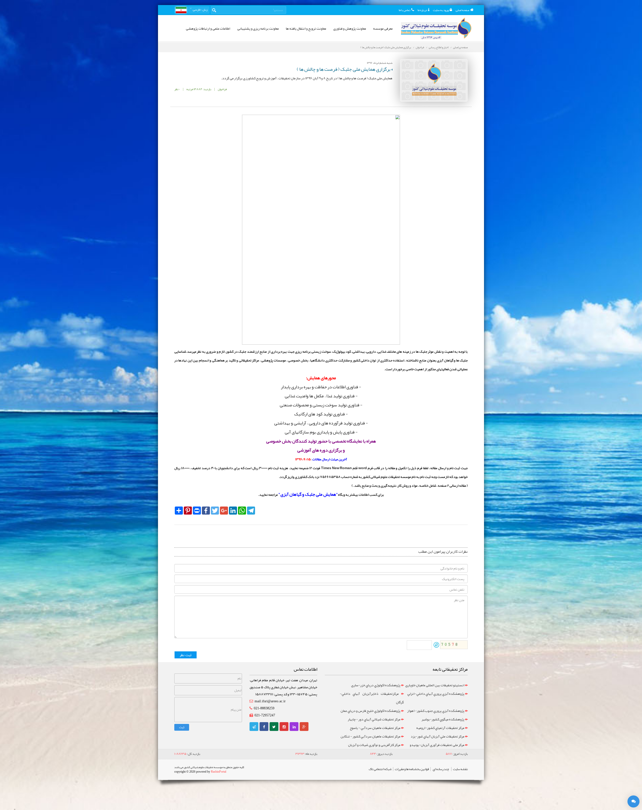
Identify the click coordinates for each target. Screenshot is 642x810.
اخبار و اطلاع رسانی (438, 47)
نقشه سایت (460, 769)
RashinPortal (218, 771)
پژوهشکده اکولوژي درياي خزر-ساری (375, 685)
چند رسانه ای (441, 769)
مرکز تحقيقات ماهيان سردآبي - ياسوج (375, 727)
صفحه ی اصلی (460, 47)
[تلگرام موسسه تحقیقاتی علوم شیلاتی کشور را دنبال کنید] (254, 726)
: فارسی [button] (199, 10)
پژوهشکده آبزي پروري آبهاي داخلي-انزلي (435, 693)
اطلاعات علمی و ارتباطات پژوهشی (208, 28)
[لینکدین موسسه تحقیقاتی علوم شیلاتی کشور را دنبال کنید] (294, 726)
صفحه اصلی (462, 10)
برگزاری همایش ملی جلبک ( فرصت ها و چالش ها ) (385, 47)
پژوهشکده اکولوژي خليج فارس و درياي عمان (370, 710)
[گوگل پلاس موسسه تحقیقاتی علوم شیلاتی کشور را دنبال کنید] (304, 726)
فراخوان (420, 47)
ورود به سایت (441, 10)
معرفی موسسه (383, 28)
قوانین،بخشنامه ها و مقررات (412, 769)
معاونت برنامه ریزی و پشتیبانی (258, 28)
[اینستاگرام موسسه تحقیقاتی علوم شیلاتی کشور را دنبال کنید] (284, 726)
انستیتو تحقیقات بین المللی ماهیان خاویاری (434, 685)
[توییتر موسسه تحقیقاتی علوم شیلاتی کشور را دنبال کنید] (274, 726)
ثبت (181, 727)
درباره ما (422, 10)
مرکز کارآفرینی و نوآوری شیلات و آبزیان (374, 744)
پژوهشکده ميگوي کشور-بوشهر (443, 719)
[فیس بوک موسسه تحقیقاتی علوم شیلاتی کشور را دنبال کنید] (264, 726)
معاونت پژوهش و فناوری (349, 28)
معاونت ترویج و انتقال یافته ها (306, 28)
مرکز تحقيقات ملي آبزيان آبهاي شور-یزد (437, 736)
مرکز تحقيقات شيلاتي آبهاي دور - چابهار (374, 719)
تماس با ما (404, 10)
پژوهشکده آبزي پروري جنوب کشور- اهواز (435, 710)
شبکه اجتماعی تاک (380, 769)
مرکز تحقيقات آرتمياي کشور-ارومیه (440, 727)
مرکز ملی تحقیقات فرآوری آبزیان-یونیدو (437, 744)
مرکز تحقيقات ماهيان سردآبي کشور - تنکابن (370, 736)
